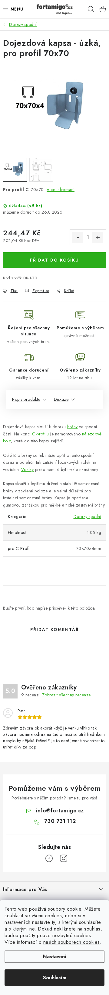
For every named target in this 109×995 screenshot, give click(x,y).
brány (72, 427)
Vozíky (27, 469)
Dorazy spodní (87, 516)
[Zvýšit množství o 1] (97, 237)
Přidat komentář (54, 629)
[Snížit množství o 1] (77, 237)
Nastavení (54, 956)
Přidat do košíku (54, 260)
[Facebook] (49, 858)
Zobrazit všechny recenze (66, 695)
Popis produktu (26, 399)
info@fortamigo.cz (60, 811)
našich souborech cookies (71, 942)
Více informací (60, 190)
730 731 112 (60, 821)
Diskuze (61, 399)
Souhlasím (54, 977)
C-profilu (40, 434)
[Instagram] (63, 858)
